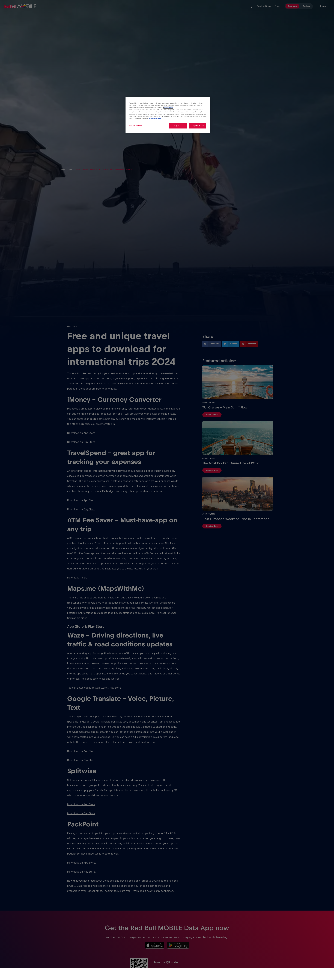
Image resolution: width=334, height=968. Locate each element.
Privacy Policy (168, 107)
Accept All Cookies (197, 126)
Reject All (177, 126)
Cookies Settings (135, 125)
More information (155, 118)
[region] (168, 115)
